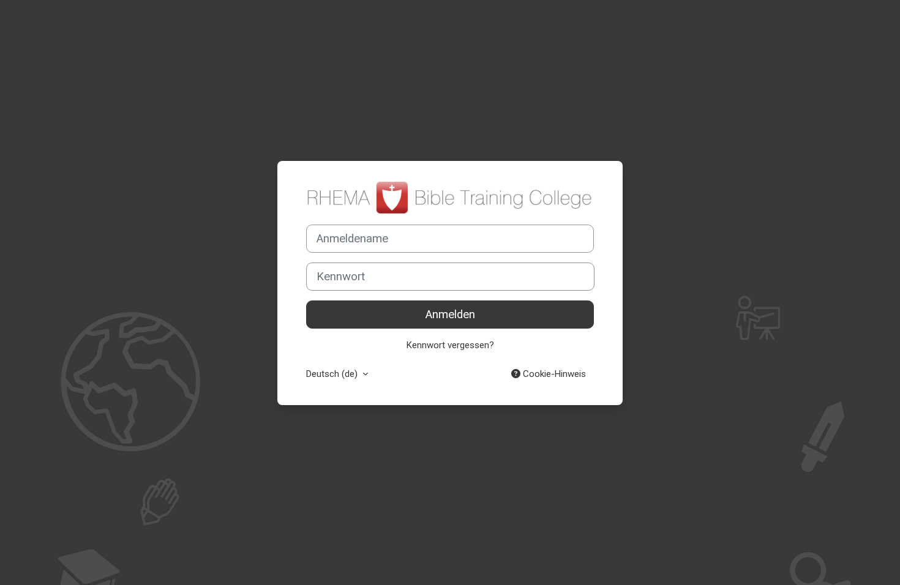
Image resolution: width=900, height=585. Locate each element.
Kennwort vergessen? (450, 345)
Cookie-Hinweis (553, 373)
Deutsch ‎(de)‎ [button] (333, 373)
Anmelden (450, 314)
